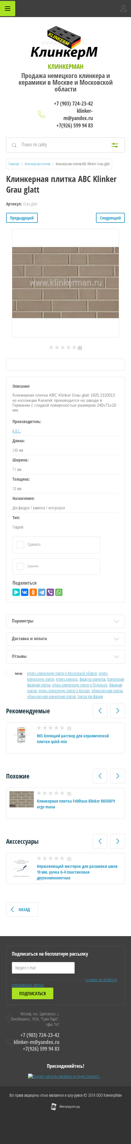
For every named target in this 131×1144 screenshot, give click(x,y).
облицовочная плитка (106, 690)
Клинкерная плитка (37, 163)
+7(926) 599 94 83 (74, 125)
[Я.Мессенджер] (16, 592)
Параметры (22, 621)
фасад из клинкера (92, 679)
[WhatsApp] (58, 592)
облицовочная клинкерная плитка (51, 696)
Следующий (110, 218)
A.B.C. (16, 431)
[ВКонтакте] (24, 592)
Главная (14, 163)
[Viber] (50, 592)
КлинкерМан (65, 66)
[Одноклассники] (33, 592)
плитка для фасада (90, 696)
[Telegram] (41, 592)
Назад (24, 909)
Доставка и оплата (29, 638)
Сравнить (34, 544)
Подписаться (32, 993)
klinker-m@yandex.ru (78, 114)
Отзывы (19, 656)
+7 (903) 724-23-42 (73, 103)
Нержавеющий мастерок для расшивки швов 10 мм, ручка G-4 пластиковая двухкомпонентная (77, 872)
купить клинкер (67, 679)
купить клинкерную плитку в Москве (64, 690)
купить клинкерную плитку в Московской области (62, 673)
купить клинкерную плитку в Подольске (79, 685)
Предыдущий (22, 218)
